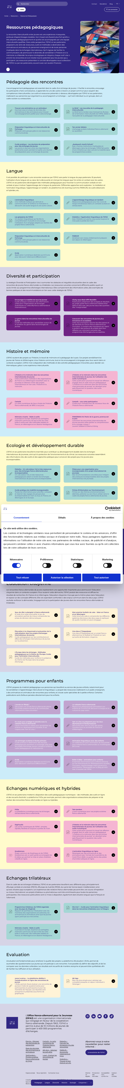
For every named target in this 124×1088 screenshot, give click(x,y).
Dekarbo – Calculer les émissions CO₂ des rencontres (67, 1044)
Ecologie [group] (73, 1082)
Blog (111, 4)
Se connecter (113, 9)
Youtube (99, 1016)
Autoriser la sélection (62, 577)
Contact (94, 4)
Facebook (105, 1016)
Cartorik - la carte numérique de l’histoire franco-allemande (49, 1044)
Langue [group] (47, 1082)
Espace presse (30, 1073)
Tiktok (111, 1016)
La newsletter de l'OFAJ (96, 1052)
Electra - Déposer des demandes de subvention (33, 1043)
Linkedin (93, 1016)
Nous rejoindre (41, 1073)
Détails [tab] (62, 517)
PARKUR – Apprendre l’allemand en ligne (65, 1053)
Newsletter (103, 4)
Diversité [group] (55, 1082)
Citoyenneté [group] (83, 1082)
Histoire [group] (64, 1082)
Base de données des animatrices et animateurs (33, 1050)
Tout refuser (22, 577)
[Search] (18, 4)
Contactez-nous (53, 1073)
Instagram (87, 1016)
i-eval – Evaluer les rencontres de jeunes (50, 1057)
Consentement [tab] (21, 517)
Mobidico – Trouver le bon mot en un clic (65, 1061)
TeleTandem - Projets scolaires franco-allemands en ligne (32, 1058)
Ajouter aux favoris (8, 69)
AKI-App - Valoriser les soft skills (50, 1051)
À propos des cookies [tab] (102, 517)
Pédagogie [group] (38, 1082)
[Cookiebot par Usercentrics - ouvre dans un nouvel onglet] (107, 508)
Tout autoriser (101, 577)
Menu (22, 9)
